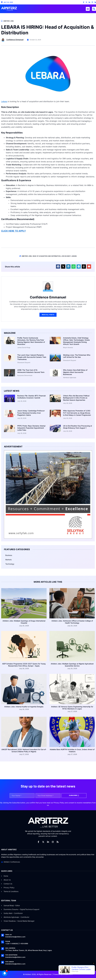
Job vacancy (66, 256)
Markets (8, 560)
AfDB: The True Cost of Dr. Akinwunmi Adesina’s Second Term (30, 371)
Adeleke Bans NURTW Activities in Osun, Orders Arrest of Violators (72, 750)
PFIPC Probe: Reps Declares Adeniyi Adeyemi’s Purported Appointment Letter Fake (31, 428)
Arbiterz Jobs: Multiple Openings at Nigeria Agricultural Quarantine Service (72, 665)
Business (8, 555)
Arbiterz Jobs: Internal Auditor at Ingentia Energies (23, 707)
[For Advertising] (2, 955)
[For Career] (2, 962)
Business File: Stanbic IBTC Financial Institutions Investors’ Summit (31, 397)
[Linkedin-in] (89, 2)
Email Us (8, 934)
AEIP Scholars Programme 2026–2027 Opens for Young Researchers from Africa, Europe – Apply (24, 665)
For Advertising (11, 955)
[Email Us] (2, 935)
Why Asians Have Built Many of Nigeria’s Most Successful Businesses (75, 372)
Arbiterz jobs (27, 256)
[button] (88, 9)
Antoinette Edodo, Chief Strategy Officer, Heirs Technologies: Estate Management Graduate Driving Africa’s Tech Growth (76, 341)
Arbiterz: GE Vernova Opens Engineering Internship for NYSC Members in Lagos (72, 708)
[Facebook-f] (83, 2)
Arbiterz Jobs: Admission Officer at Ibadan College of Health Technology (72, 622)
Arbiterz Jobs (8, 21)
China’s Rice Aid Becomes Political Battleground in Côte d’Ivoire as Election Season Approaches (76, 398)
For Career (9, 962)
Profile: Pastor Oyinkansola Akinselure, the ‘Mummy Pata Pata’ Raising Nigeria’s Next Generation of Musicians (31, 341)
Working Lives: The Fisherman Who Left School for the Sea (76, 356)
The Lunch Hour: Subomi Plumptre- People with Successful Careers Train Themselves (31, 357)
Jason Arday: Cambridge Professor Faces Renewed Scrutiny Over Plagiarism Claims (31, 413)
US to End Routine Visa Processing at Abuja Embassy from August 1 (77, 427)
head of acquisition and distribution (47, 256)
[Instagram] (92, 2)
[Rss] (95, 2)
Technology (9, 564)
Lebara (4, 101)
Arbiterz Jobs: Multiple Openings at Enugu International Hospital (24, 622)
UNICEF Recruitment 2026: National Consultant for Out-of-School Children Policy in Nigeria (23, 750)
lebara (74, 256)
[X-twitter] (86, 2)
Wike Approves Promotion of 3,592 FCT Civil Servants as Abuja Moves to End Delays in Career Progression (77, 413)
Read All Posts (48, 315)
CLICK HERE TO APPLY (13, 231)
